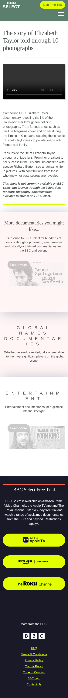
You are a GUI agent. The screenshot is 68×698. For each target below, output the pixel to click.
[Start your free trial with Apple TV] (34, 540)
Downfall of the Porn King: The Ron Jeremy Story (35, 454)
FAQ (34, 648)
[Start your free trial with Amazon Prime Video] (34, 561)
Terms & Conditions (34, 654)
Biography (23, 192)
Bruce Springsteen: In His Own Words (36, 288)
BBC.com (34, 678)
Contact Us (33, 684)
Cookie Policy (34, 666)
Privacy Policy (34, 660)
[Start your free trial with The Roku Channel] (34, 583)
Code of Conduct (34, 672)
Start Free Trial (53, 4)
